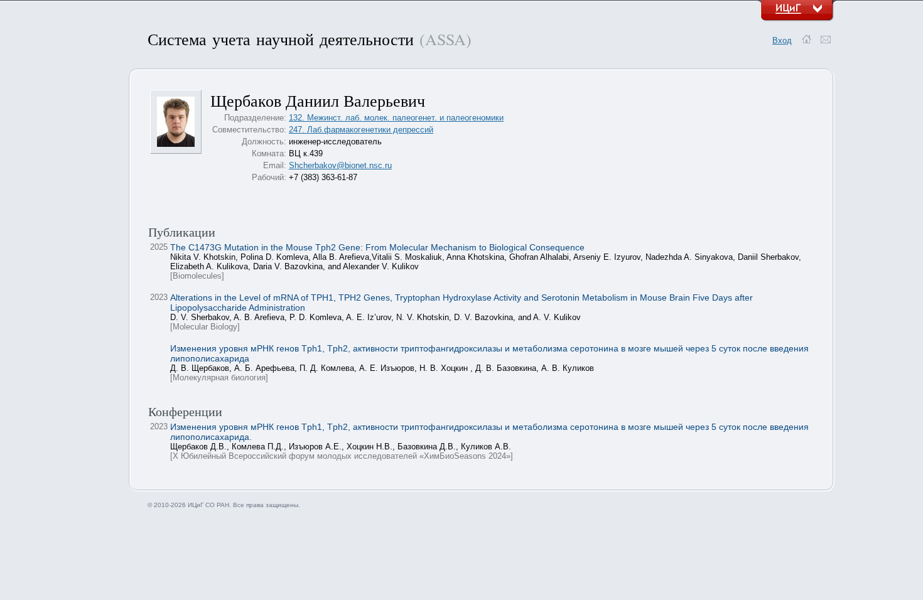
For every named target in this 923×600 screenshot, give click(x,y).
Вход (782, 40)
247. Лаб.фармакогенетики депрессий (361, 129)
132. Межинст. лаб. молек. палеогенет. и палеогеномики (396, 117)
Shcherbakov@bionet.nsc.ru (340, 165)
